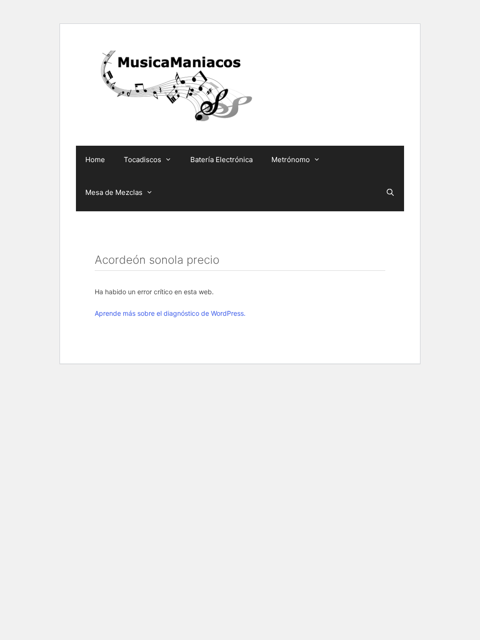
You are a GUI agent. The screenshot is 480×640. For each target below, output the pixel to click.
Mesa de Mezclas (113, 192)
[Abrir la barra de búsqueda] (390, 193)
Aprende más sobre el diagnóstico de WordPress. (170, 313)
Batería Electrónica (221, 159)
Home (95, 159)
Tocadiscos (142, 159)
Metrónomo (290, 159)
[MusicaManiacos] (174, 88)
